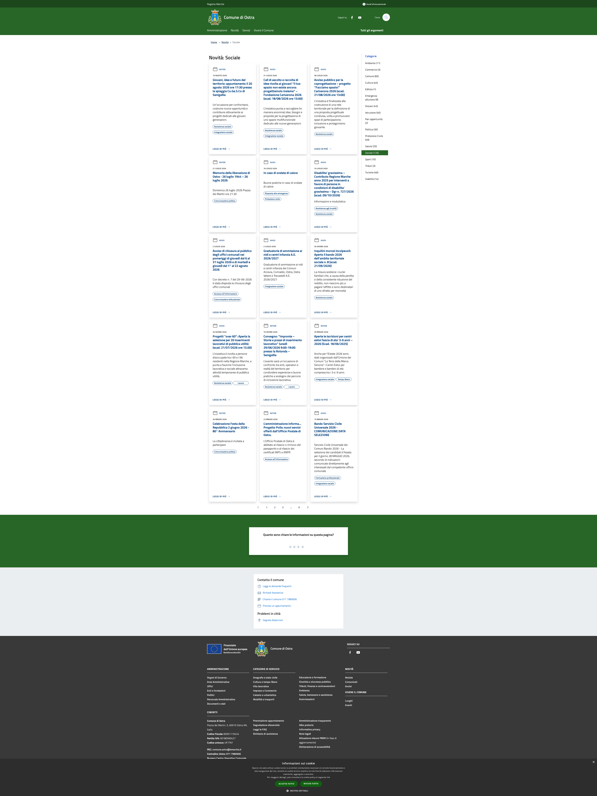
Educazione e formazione (312, 677)
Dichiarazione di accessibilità (314, 747)
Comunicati (351, 682)
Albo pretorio (306, 725)
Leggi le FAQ (260, 729)
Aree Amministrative (218, 682)
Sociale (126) (372, 153)
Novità (225, 42)
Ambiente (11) (372, 63)
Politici (210, 695)
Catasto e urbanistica (264, 695)
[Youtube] (358, 17)
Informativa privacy (309, 729)
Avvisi (272, 69)
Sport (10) (370, 159)
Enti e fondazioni (216, 690)
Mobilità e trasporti (263, 699)
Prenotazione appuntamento (268, 721)
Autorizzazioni (307, 699)
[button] (298, 790)
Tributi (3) (370, 166)
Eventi (348, 705)
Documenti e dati (216, 704)
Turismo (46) (371, 172)
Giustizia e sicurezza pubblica (315, 682)
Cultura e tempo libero (265, 682)
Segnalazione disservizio (266, 725)
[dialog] (298, 777)
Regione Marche (215, 4)
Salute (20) (371, 146)
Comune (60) (372, 76)
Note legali (305, 734)
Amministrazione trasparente (315, 721)
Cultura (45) (371, 83)
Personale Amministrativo (221, 699)
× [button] (593, 762)
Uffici (210, 686)
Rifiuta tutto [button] (311, 783)
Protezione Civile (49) (374, 138)
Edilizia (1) (370, 89)
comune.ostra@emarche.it (227, 749)
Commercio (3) (372, 69)
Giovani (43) (371, 106)
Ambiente (304, 690)
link (328, 777)
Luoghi (349, 701)
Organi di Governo (217, 677)
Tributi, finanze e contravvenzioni (317, 686)
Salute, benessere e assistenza (315, 695)
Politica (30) (371, 129)
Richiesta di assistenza (265, 734)
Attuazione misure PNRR (312, 738)
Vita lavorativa (261, 686)
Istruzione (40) (372, 112)
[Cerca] (386, 17)
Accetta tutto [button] (286, 783)
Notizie (222, 69)
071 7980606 (233, 754)
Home (214, 42)
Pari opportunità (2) (373, 121)
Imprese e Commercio (265, 690)
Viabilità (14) (371, 179)
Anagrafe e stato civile (265, 677)
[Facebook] (351, 17)
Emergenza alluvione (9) (371, 97)
